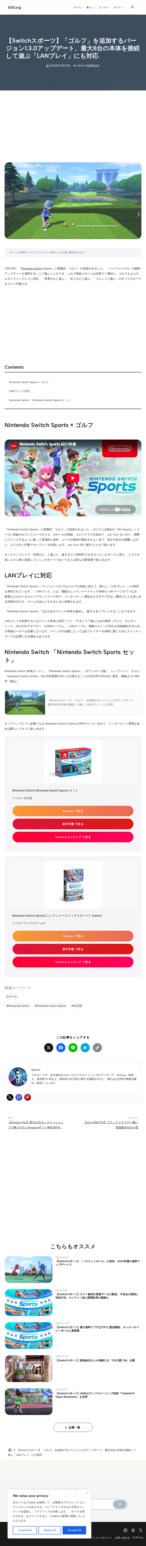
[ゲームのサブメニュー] (82, 7)
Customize (25, 1530)
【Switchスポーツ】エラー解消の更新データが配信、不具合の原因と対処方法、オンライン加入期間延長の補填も (97, 1295)
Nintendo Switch (32, 268)
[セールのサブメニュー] (122, 7)
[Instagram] (18, 1097)
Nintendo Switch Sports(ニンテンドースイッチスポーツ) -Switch (57, 915)
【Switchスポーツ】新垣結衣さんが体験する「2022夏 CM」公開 (95, 1360)
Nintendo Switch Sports (51, 1005)
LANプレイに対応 (19, 391)
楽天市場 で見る (73, 823)
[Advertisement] (73, 123)
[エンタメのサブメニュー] (110, 7)
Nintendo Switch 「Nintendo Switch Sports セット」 (40, 400)
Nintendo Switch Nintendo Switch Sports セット (45, 790)
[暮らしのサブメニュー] (95, 7)
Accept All (74, 1530)
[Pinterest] (27, 1097)
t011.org (14, 7)
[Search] (120, 1504)
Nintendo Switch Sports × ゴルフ (29, 382)
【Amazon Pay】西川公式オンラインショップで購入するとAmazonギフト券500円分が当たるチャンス (36, 1127)
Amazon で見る (73, 811)
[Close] (87, 1492)
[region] (49, 1513)
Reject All (50, 1530)
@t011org (92, 65)
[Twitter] (10, 1097)
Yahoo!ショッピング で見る (73, 837)
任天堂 (78, 1005)
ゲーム (13, 996)
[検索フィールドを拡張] (132, 7)
